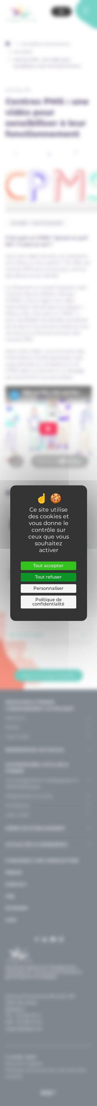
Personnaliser (48, 588)
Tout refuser (48, 577)
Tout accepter (48, 565)
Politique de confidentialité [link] (48, 602)
